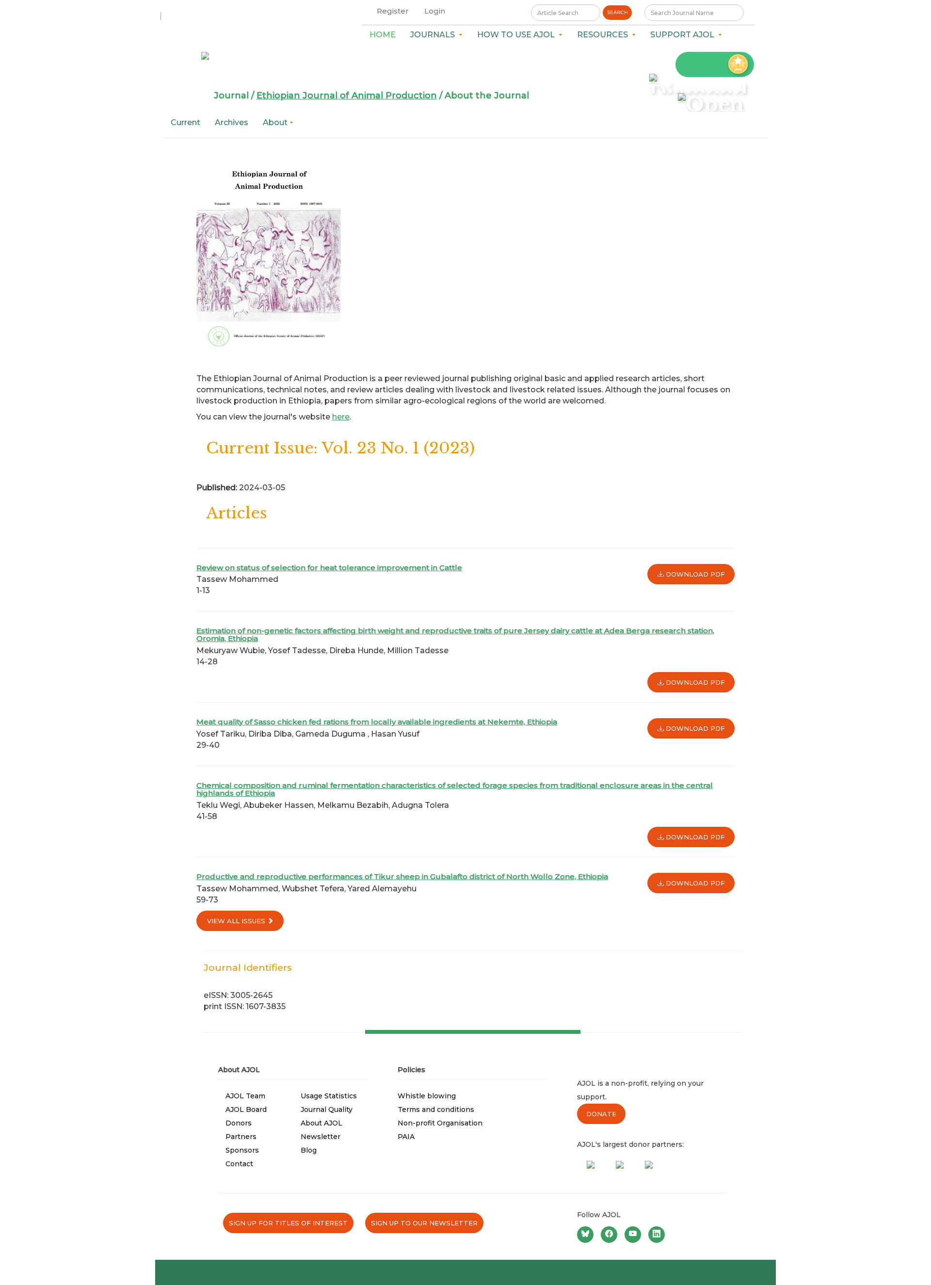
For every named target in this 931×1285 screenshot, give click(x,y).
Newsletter (320, 1136)
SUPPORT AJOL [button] (684, 34)
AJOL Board (246, 1109)
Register (393, 11)
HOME (382, 34)
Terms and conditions (436, 1109)
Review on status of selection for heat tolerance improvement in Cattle (329, 567)
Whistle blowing (427, 1096)
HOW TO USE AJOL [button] (518, 34)
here (341, 416)
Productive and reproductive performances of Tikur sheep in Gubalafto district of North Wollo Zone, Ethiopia (402, 876)
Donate (601, 1114)
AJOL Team (245, 1096)
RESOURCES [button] (604, 34)
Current (185, 122)
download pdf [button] (694, 574)
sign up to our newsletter (424, 1223)
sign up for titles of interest (288, 1223)
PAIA (406, 1136)
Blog (309, 1150)
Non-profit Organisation (440, 1123)
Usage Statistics (329, 1096)
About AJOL (321, 1123)
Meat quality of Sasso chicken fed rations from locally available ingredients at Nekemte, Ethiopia (376, 721)
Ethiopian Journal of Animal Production (347, 95)
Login (434, 11)
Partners (241, 1136)
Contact (239, 1163)
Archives (231, 122)
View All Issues (237, 921)
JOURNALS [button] (434, 34)
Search (617, 12)
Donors (238, 1123)
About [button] (276, 122)
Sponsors (242, 1150)
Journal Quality (327, 1109)
